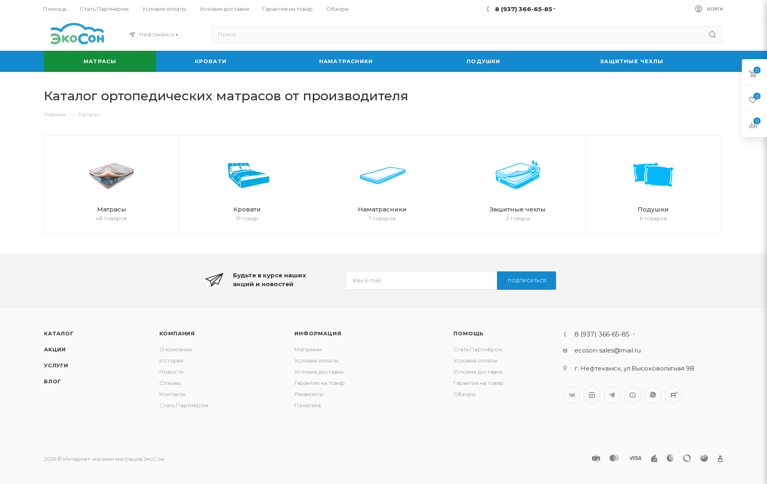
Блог (52, 381)
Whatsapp (653, 395)
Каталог (59, 333)
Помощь (468, 333)
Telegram (612, 395)
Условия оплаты (316, 360)
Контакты (172, 394)
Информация (317, 333)
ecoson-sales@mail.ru (607, 350)
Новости (171, 371)
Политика (307, 405)
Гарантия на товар (319, 383)
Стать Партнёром (183, 405)
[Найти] (712, 34)
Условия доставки (319, 371)
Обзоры (464, 394)
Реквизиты (309, 394)
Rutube (673, 395)
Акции (55, 349)
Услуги (56, 365)
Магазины (308, 349)
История (171, 360)
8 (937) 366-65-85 (602, 334)
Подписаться (527, 280)
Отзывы (170, 383)
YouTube (632, 395)
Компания (177, 333)
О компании (175, 349)
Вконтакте (571, 395)
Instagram (591, 395)
